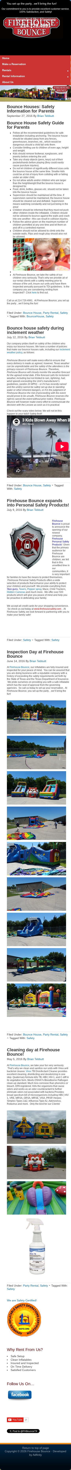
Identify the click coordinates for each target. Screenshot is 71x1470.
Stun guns (12, 589)
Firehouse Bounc (57, 522)
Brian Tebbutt (45, 115)
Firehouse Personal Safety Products (60, 541)
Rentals (5, 70)
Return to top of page (35, 1447)
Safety (64, 312)
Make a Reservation (14, 64)
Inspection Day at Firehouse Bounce (35, 654)
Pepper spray (34, 589)
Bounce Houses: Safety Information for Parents (30, 108)
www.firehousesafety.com (47, 608)
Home (5, 58)
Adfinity (37, 1454)
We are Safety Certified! (22, 1300)
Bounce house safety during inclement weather (35, 330)
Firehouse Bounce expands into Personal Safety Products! (38, 502)
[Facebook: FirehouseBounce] (19, 1400)
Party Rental (50, 312)
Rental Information (12, 76)
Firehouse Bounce (19, 667)
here (34, 292)
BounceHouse (35, 316)
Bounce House (22, 122)
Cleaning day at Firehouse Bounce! (33, 1052)
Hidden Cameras (16, 592)
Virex (28, 1071)
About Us (7, 82)
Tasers (22, 589)
